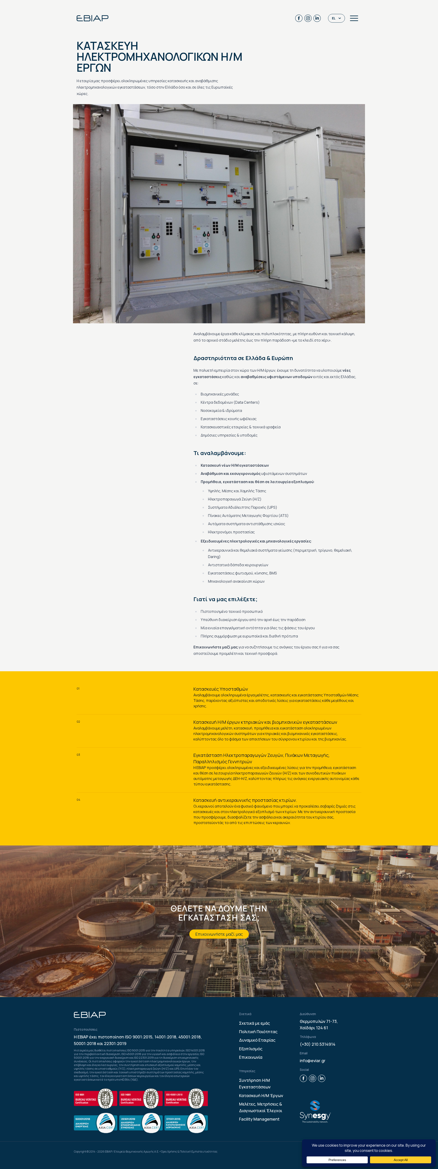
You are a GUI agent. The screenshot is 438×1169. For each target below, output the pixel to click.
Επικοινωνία (250, 1057)
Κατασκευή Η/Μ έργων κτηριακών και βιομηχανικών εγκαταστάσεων (265, 722)
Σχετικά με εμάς (254, 1023)
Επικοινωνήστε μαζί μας (219, 934)
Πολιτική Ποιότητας (258, 1031)
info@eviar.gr (313, 1060)
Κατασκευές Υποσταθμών (220, 689)
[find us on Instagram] (308, 18)
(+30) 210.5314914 (317, 1044)
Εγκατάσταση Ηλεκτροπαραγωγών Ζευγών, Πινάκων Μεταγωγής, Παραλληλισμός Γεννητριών (261, 758)
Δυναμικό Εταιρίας (257, 1040)
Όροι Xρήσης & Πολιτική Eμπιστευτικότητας (189, 1151)
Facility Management (259, 1119)
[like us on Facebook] (298, 18)
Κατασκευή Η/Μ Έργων (261, 1095)
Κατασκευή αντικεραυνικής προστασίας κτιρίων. (245, 800)
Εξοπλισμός (250, 1048)
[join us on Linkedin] (317, 18)
